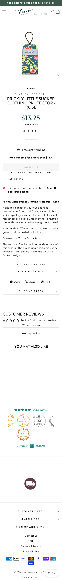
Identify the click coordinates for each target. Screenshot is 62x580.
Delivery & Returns (31, 264)
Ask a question (31, 271)
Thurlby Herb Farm (31, 94)
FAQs (31, 540)
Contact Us (31, 535)
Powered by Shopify (31, 577)
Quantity (31, 131)
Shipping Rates (31, 291)
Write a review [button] (31, 325)
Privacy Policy (31, 551)
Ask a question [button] (31, 333)
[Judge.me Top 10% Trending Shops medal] (23, 434)
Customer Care (30, 511)
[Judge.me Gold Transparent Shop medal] (23, 420)
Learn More (30, 519)
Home (30, 88)
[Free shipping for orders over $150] (30, 483)
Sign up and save (30, 527)
